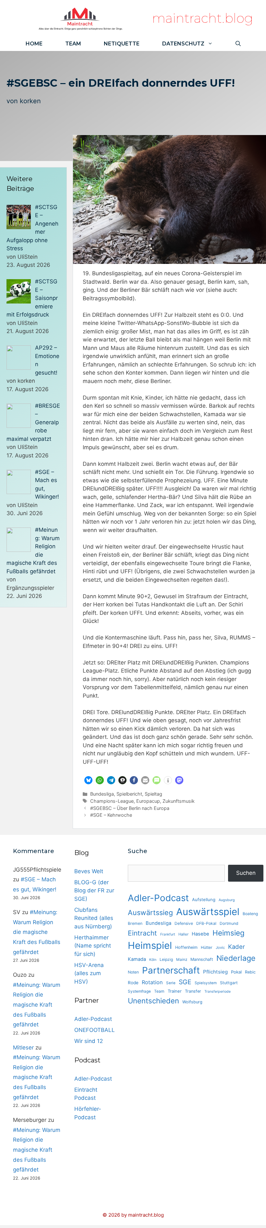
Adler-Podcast (93, 1019)
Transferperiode (217, 991)
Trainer (175, 991)
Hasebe (200, 934)
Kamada (137, 959)
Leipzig (166, 959)
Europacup (148, 801)
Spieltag (153, 794)
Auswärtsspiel (207, 911)
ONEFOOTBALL (94, 1030)
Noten (133, 972)
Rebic (250, 972)
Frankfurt (167, 934)
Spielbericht (129, 794)
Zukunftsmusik (179, 801)
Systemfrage (139, 991)
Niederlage (236, 958)
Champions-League (112, 801)
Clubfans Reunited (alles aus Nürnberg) (93, 918)
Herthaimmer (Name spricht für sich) (92, 945)
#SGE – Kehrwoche (111, 815)
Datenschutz (183, 44)
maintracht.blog (202, 18)
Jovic (220, 947)
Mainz (181, 959)
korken (30, 101)
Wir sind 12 (88, 1041)
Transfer (193, 991)
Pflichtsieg (215, 972)
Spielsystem (206, 983)
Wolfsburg (192, 1001)
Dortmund (229, 923)
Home (34, 44)
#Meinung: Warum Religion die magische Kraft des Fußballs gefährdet (36, 932)
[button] (88, 780)
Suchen (246, 873)
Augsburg (227, 900)
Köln (152, 960)
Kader (236, 946)
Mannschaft (201, 959)
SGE (185, 982)
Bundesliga (102, 794)
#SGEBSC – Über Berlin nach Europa (129, 808)
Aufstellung (203, 899)
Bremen (135, 923)
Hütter (206, 947)
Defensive (184, 923)
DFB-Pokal (206, 923)
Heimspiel (150, 945)
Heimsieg (228, 932)
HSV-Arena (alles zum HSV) (89, 973)
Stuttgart (229, 982)
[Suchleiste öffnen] (238, 43)
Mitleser (23, 1047)
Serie (170, 983)
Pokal (236, 971)
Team (73, 44)
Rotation (152, 982)
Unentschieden (153, 1000)
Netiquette (121, 44)
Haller (183, 934)
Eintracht (142, 933)
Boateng (250, 913)
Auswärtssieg (150, 912)
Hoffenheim (186, 947)
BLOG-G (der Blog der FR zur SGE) (94, 890)
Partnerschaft (171, 970)
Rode (133, 982)
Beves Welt (88, 871)
